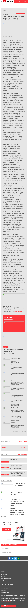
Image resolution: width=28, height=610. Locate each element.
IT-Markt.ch (4, 586)
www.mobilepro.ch (19, 311)
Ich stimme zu (8, 606)
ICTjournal (3, 590)
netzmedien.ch (5, 592)
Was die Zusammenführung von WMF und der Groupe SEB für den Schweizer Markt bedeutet (13, 512)
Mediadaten (4, 567)
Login (2, 580)
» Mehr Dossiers (22, 454)
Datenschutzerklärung (6, 601)
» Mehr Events (22, 447)
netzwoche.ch (4, 588)
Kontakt (3, 576)
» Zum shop (5, 548)
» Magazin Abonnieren (9, 545)
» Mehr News (23, 441)
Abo (2, 569)
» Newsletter (6, 552)
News (4, 11)
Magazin (3, 571)
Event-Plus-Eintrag (6, 578)
